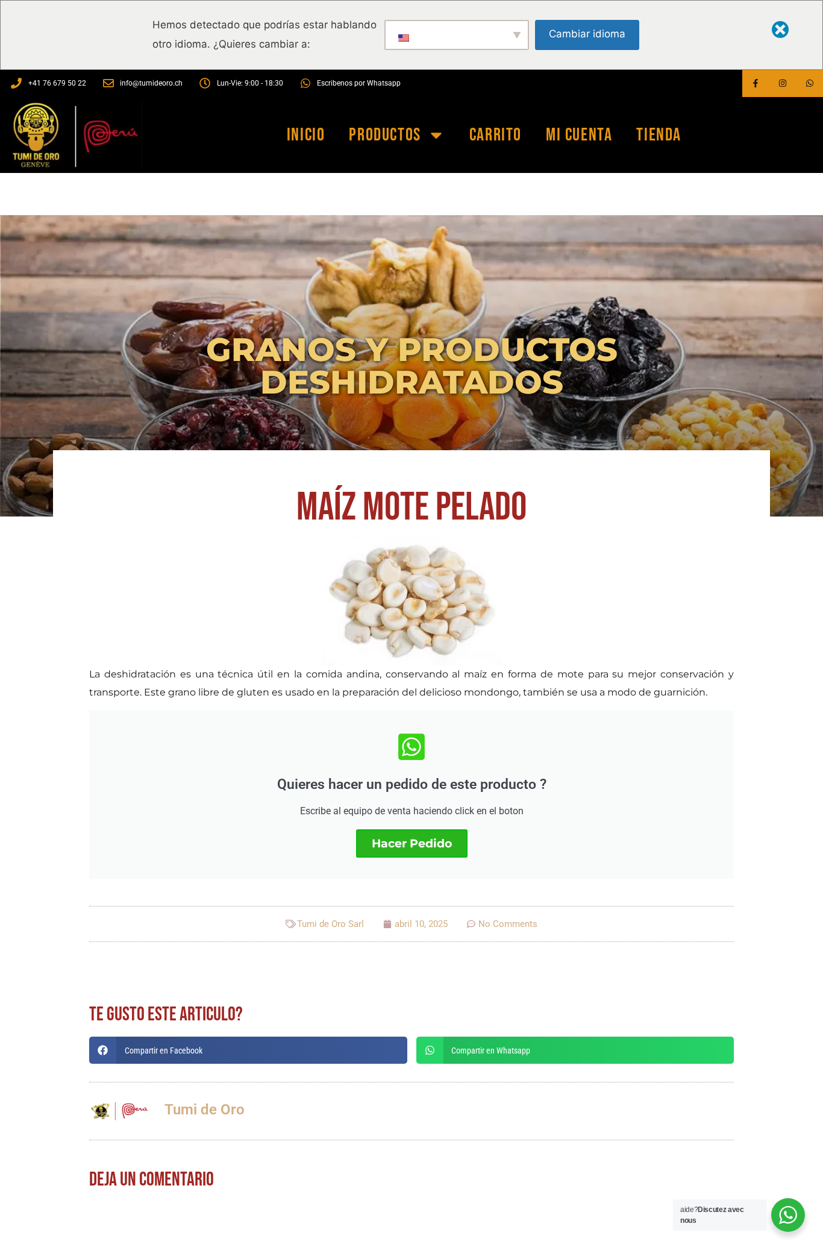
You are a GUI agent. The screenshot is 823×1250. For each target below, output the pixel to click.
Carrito (495, 135)
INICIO (306, 135)
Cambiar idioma (587, 34)
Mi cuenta (579, 135)
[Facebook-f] (755, 83)
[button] (248, 1050)
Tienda (658, 135)
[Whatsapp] (809, 83)
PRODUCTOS (385, 135)
